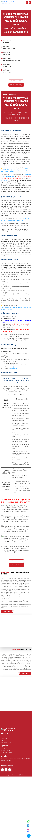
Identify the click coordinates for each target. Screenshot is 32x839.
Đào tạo (3, 748)
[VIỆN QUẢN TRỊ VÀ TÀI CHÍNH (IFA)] (7, 2)
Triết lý (3, 740)
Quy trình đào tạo (6, 742)
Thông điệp (4, 738)
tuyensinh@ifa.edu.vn (13, 367)
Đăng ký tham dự (16, 85)
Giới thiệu (3, 736)
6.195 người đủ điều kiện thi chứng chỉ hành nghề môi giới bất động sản (15, 169)
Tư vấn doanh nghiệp (6, 752)
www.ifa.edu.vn (12, 368)
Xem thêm (7, 611)
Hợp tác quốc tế (5, 750)
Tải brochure (16, 81)
